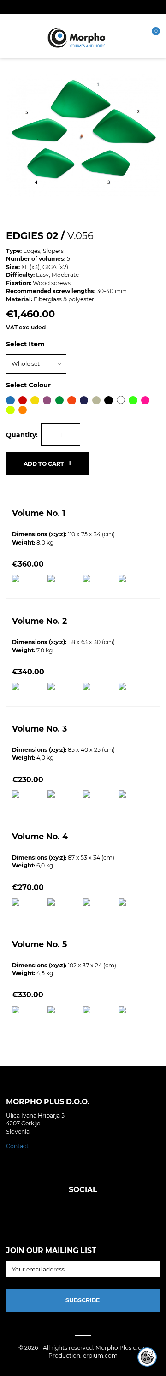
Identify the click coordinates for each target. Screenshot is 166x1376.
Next (151, 136)
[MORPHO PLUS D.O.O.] (76, 37)
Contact (17, 1145)
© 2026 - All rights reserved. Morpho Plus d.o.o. (83, 1347)
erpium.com (100, 1355)
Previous (14, 136)
